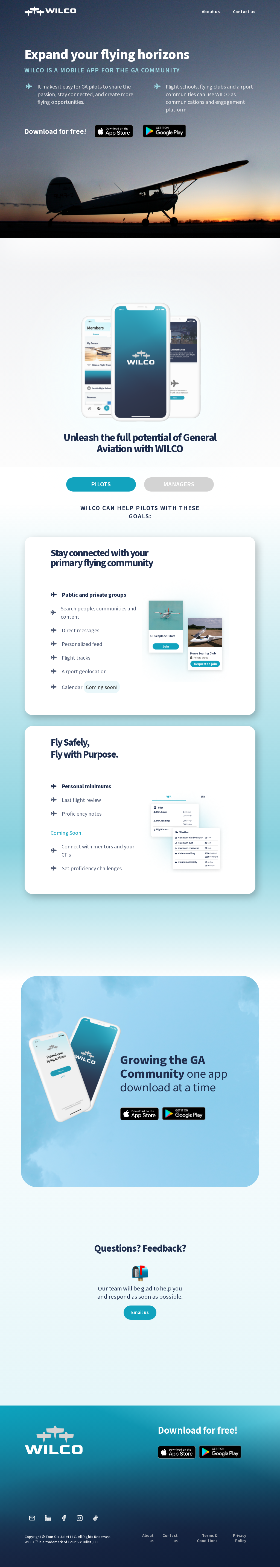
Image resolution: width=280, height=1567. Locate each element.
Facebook (63, 1520)
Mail (32, 1520)
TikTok (95, 1520)
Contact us (170, 1538)
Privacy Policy (239, 1538)
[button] (140, 1313)
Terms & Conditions (207, 1538)
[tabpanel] (140, 693)
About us (148, 1538)
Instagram (79, 1520)
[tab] (101, 484)
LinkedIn (48, 1520)
